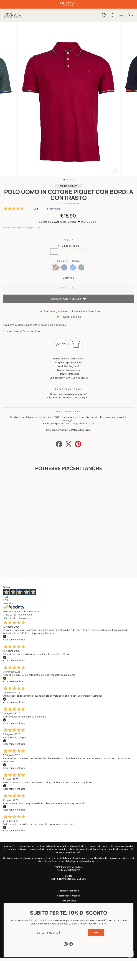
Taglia (68, 240)
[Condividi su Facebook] (59, 444)
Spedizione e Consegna (68, 895)
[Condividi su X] (68, 444)
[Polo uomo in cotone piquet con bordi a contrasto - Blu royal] (30, 566)
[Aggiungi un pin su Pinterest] (78, 444)
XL (71, 251)
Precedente (10, 618)
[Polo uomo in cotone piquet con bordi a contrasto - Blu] (26, 566)
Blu (64, 267)
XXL (82, 251)
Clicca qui (52, 397)
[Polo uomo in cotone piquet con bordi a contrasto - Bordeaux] (22, 566)
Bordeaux (55, 267)
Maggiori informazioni (83, 423)
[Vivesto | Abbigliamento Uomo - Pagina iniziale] (13, 15)
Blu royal (72, 267)
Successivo (25, 618)
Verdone (81, 267)
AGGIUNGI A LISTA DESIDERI (66, 298)
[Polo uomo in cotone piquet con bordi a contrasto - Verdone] (34, 566)
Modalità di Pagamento (68, 890)
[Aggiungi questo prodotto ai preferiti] (46, 482)
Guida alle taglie (68, 900)
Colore (68, 261)
